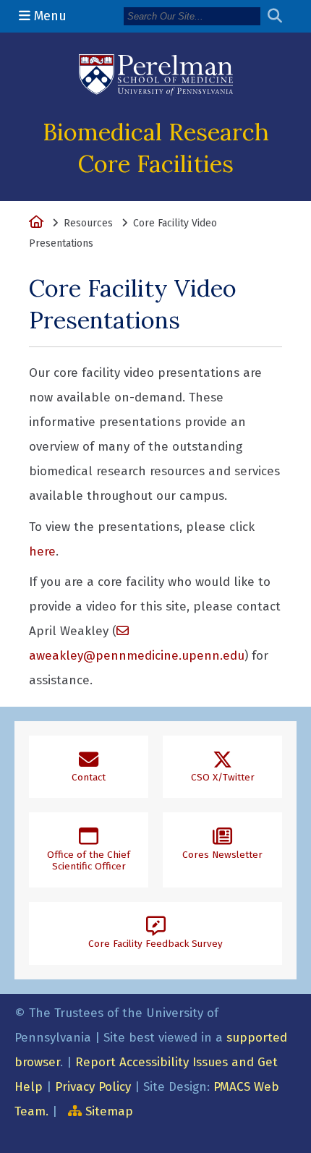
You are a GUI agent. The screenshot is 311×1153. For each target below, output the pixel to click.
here (42, 551)
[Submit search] (280, 16)
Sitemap (109, 1111)
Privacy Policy (93, 1086)
